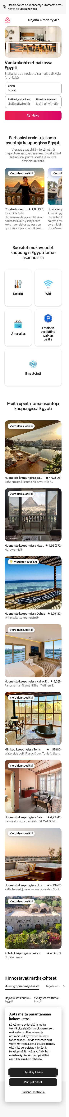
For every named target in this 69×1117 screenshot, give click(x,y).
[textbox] (19, 103)
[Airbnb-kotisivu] (7, 20)
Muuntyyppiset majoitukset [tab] (22, 986)
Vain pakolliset (33, 1082)
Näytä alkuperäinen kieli (22, 9)
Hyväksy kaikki (33, 1072)
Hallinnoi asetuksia (33, 1092)
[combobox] (33, 90)
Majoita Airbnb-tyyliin (43, 20)
